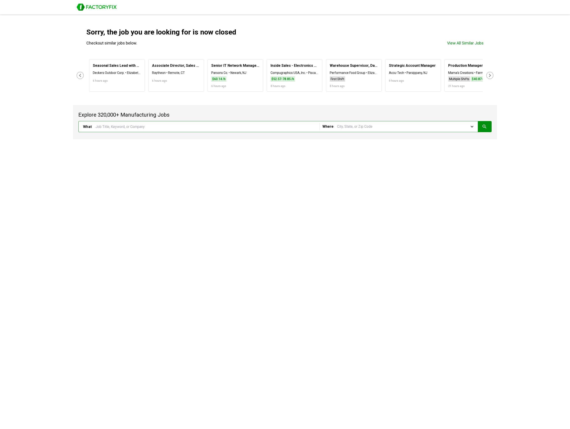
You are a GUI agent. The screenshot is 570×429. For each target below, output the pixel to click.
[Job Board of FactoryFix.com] (97, 7)
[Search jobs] (484, 126)
